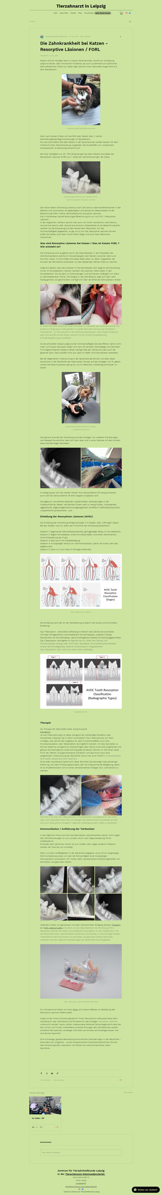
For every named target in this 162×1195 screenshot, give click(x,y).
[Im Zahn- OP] (45, 1105)
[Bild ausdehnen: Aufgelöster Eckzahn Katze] (81, 907)
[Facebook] (130, 13)
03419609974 (81, 1183)
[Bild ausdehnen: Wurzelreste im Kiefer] (108, 907)
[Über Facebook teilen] (41, 1073)
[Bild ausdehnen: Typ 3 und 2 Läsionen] (53, 907)
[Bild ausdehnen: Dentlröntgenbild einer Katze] (60, 795)
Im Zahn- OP (38, 1118)
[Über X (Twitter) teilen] (47, 1073)
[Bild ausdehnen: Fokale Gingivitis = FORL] (60, 304)
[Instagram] (126, 13)
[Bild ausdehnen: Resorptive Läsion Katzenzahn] (101, 304)
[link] (121, 13)
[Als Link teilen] (57, 1073)
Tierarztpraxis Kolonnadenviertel (85, 1174)
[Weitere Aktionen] (120, 36)
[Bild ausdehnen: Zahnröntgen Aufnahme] (101, 468)
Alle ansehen (128, 1092)
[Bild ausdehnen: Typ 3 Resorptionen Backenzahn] (53, 879)
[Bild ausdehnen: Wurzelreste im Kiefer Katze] (60, 468)
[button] (130, 21)
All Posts (32, 21)
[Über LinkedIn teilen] (52, 1073)
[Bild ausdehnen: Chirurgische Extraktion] (101, 795)
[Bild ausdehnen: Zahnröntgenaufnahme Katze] (81, 879)
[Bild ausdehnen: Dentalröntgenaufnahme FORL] (108, 879)
